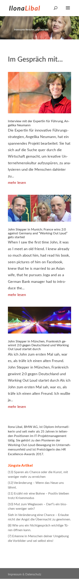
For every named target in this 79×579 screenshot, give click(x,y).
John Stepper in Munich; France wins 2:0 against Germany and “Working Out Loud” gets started (37, 233)
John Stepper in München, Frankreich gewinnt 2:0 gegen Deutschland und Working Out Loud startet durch (38, 345)
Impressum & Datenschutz (24, 574)
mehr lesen (17, 183)
